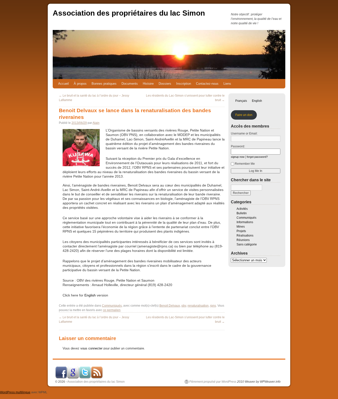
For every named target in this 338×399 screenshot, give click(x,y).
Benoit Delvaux (169, 305)
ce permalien (112, 310)
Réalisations (245, 235)
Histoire (148, 83)
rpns (213, 305)
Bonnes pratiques (104, 83)
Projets (241, 231)
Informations (245, 222)
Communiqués (112, 305)
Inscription (183, 83)
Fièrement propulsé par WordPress (212, 381)
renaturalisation (198, 305)
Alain (96, 123)
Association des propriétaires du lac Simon (129, 13)
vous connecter (91, 348)
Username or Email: (244, 133)
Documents (129, 83)
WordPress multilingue (15, 392)
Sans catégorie (247, 244)
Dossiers (165, 83)
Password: (238, 146)
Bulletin (242, 213)
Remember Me (245, 163)
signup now (237, 156)
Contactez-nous (207, 83)
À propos (80, 83)
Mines (241, 226)
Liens (227, 83)
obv (183, 305)
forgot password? (257, 156)
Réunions (243, 240)
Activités (242, 209)
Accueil (63, 83)
